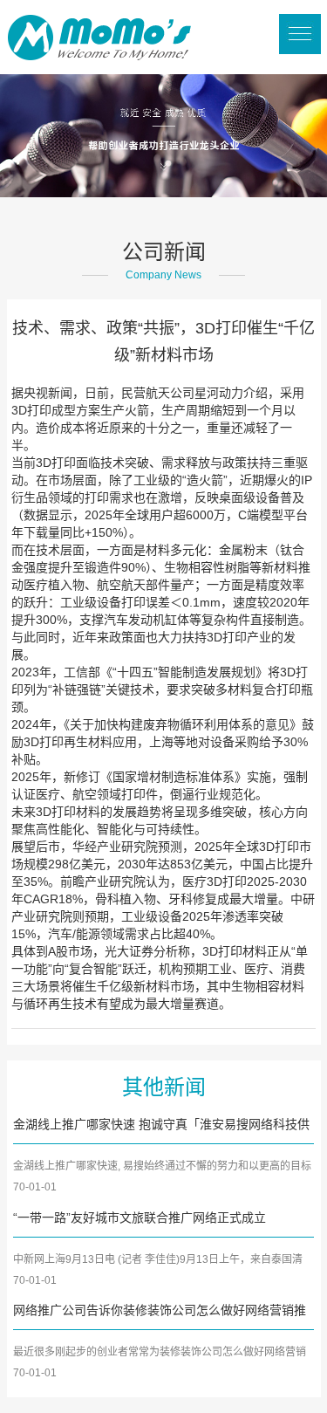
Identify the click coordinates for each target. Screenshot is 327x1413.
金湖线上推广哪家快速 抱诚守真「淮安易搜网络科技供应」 (161, 1126)
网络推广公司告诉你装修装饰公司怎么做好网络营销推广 (159, 1311)
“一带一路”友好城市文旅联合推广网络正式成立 (139, 1217)
